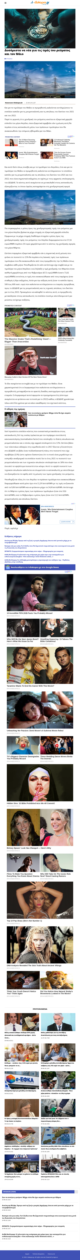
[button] (40, 29)
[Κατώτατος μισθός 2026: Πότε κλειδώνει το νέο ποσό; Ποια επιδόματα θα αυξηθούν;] (58, 1136)
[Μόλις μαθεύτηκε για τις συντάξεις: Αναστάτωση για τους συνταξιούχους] (58, 1022)
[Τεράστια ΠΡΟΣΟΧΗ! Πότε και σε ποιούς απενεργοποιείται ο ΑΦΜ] (58, 1163)
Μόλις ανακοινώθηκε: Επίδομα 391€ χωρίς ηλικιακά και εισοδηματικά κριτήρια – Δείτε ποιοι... (20, 1035)
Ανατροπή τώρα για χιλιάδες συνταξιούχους (20, 1091)
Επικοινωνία (51, 1254)
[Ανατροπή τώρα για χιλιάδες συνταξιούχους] (22, 1080)
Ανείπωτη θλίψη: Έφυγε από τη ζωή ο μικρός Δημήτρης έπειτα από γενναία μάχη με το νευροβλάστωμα (38, 541)
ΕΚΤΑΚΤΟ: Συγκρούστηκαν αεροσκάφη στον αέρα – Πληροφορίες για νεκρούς (34, 551)
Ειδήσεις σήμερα (13, 536)
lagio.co (55, 1257)
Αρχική (27, 1254)
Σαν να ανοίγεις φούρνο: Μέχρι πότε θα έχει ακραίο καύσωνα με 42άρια (49, 414)
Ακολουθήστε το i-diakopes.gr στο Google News (35, 567)
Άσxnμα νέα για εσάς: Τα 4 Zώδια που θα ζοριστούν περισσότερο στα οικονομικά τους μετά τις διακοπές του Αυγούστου (39, 547)
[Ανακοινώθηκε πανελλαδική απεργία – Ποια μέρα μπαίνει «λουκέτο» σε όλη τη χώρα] (58, 1080)
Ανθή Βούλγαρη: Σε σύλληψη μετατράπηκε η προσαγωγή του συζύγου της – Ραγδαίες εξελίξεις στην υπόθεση (37, 561)
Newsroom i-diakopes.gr (14, 103)
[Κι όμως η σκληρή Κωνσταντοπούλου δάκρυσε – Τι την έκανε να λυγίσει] (22, 1108)
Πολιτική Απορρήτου (38, 1254)
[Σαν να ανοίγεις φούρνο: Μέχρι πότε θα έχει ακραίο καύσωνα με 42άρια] (16, 419)
